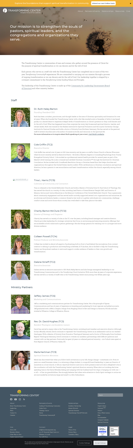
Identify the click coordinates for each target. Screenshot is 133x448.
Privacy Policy (72, 432)
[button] (130, 3)
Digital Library (102, 406)
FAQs (11, 410)
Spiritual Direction (73, 410)
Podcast (100, 410)
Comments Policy (73, 434)
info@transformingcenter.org (47, 430)
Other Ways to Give (15, 434)
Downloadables (102, 417)
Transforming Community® (47, 415)
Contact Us (13, 413)
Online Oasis (43, 408)
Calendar (12, 415)
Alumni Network (73, 408)
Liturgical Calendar (103, 420)
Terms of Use (72, 430)
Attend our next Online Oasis (103, 3)
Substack (100, 408)
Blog (99, 415)
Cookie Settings (84, 443)
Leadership (13, 408)
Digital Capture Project (16, 437)
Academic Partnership (74, 406)
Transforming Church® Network (77, 413)
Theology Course (44, 410)
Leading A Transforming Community (49, 406)
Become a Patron (14, 432)
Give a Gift (13, 430)
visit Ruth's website (96, 134)
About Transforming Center (18, 406)
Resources (101, 403)
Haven (41, 413)
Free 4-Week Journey (104, 413)
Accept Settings (100, 443)
